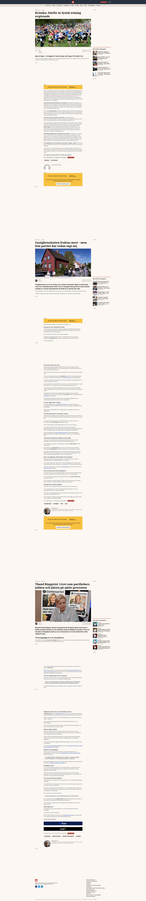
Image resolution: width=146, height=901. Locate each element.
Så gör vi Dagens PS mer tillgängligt (93, 894)
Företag (76, 5)
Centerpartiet (47, 836)
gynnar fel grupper (47, 468)
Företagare (55, 503)
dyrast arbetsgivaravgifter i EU (62, 432)
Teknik (72, 5)
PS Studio (98, 5)
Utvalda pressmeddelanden (91, 881)
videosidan (43, 638)
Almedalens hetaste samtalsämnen (57, 762)
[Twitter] (39, 887)
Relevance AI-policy (90, 889)
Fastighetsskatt (47, 503)
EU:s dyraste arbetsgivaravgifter (55, 745)
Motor (81, 5)
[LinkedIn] (42, 887)
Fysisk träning (54, 160)
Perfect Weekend (91, 5)
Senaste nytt (48, 5)
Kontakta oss (88, 882)
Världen (53, 5)
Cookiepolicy (88, 886)
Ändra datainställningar (90, 896)
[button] (63, 823)
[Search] (108, 2)
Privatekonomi (66, 5)
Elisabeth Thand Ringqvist (68, 836)
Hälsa (85, 5)
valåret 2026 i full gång (68, 815)
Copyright (88, 883)
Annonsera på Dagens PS (91, 890)
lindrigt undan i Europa (61, 404)
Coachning (46, 160)
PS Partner (88, 893)
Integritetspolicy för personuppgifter (93, 885)
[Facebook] (36, 887)
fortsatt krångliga (65, 466)
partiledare (78, 836)
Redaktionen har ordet (90, 892)
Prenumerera (103, 2)
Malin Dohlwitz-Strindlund (56, 164)
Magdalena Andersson (60, 713)
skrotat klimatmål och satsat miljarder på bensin (70, 753)
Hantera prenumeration (90, 879)
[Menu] (110, 2)
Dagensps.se (37, 239)
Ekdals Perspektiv (56, 836)
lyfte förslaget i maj (67, 377)
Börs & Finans (59, 5)
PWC (62, 503)
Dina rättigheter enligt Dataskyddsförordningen (95, 888)
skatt (66, 503)
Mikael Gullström (54, 508)
